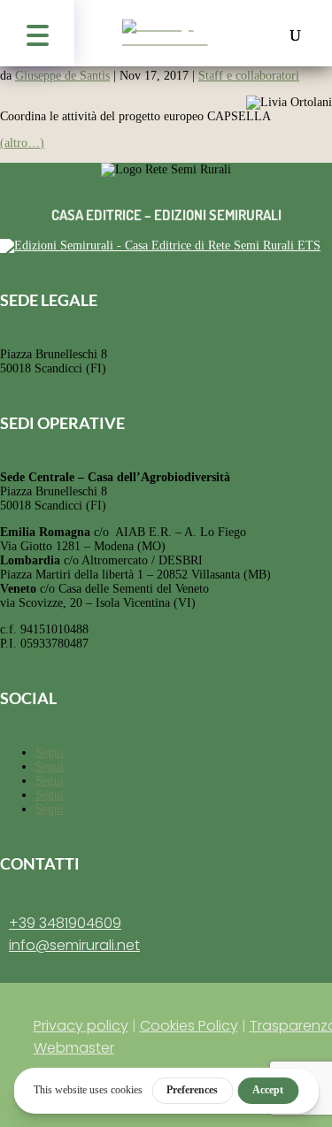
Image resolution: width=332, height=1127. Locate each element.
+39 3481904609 (65, 923)
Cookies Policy (189, 1026)
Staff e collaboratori (248, 75)
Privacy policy (81, 1026)
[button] (37, 33)
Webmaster (74, 1048)
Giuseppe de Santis (62, 75)
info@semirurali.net (74, 945)
